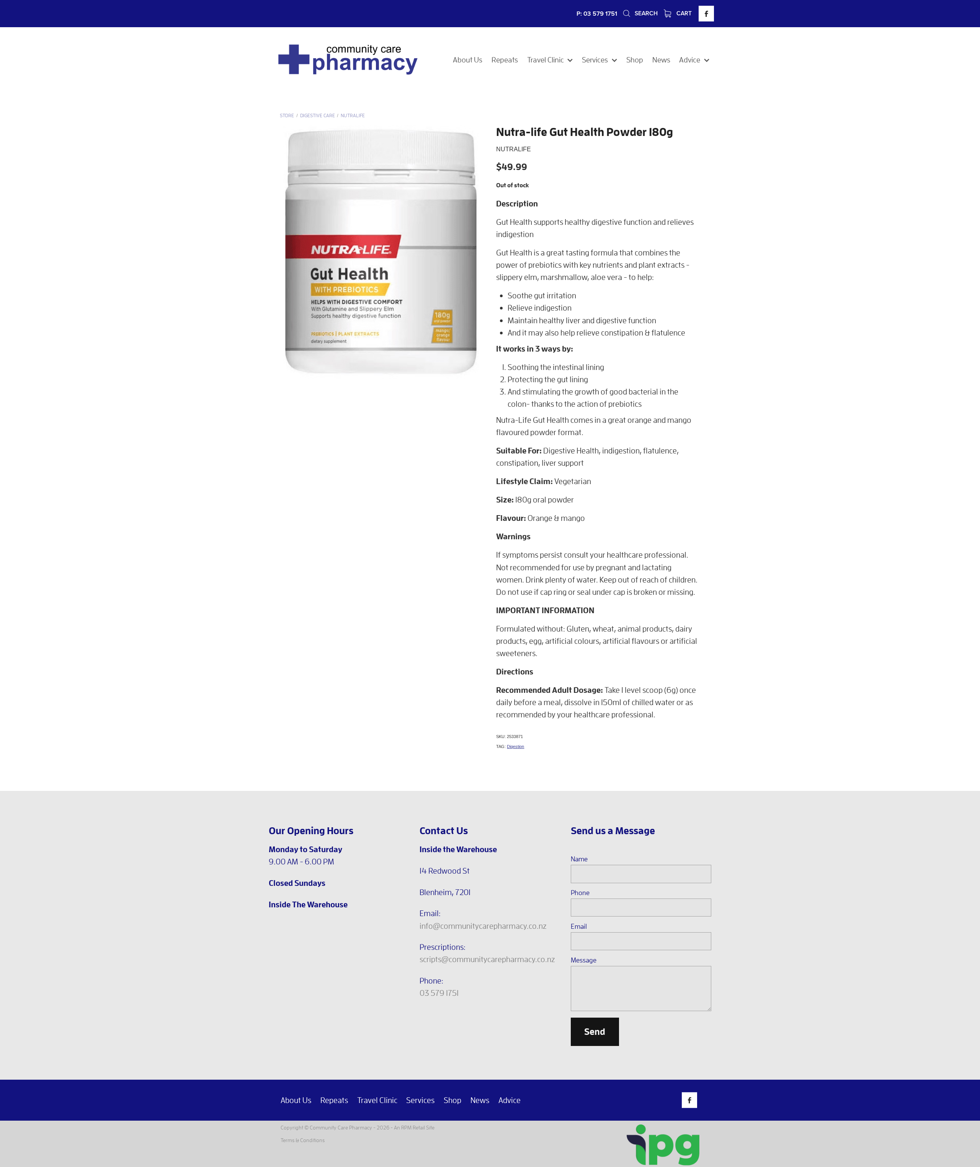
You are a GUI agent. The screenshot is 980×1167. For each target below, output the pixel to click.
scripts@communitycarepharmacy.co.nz (487, 959)
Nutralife (353, 115)
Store (287, 115)
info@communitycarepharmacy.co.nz (483, 925)
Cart (683, 13)
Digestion (515, 746)
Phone (580, 892)
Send (594, 1031)
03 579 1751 (439, 992)
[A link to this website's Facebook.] (706, 13)
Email (579, 926)
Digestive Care (317, 115)
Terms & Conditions (303, 1140)
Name (579, 859)
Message (583, 960)
